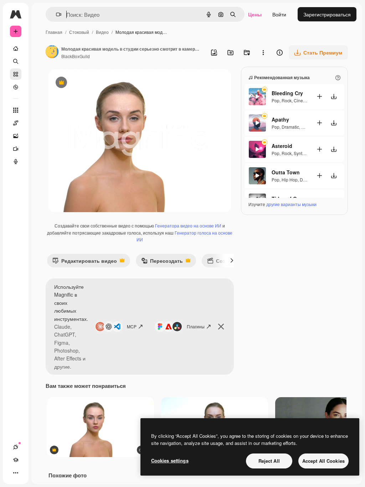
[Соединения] (15, 447)
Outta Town (286, 172)
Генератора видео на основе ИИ (188, 225)
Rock (287, 100)
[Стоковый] (15, 74)
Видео (102, 32)
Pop (275, 100)
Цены (255, 14)
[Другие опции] (263, 52)
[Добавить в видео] (319, 96)
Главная (54, 32)
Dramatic (290, 127)
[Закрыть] (221, 326)
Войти (279, 14)
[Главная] (15, 48)
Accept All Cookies (323, 460)
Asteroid (282, 145)
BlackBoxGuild (75, 56)
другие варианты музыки (291, 204)
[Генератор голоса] (15, 161)
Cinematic (303, 100)
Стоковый (79, 32)
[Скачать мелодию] (333, 96)
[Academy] (15, 460)
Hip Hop (290, 179)
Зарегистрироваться (327, 14)
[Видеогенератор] (15, 148)
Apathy (280, 119)
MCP (132, 326)
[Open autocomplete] (56, 14)
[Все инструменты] (15, 110)
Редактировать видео (84, 262)
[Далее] (231, 260)
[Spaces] (15, 123)
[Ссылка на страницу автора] (52, 52)
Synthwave (304, 153)
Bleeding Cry (287, 93)
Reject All (269, 460)
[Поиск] (15, 61)
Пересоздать (162, 262)
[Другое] (15, 472)
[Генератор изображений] (15, 136)
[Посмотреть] (15, 87)
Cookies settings (170, 460)
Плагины (196, 326)
